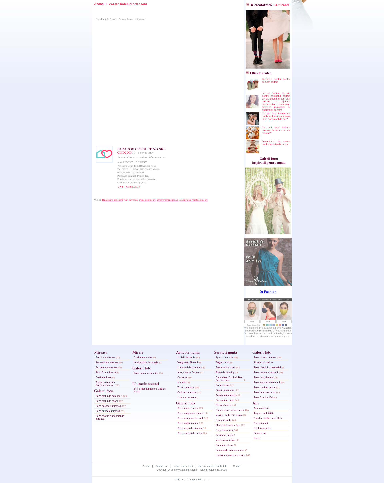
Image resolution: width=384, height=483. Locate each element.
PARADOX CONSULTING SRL (141, 149)
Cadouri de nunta (186, 392)
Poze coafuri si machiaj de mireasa (110, 417)
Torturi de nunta (185, 387)
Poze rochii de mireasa (108, 396)
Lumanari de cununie (189, 367)
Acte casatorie (261, 408)
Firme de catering (225, 372)
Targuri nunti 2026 (264, 413)
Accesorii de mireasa (107, 362)
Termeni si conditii (183, 466)
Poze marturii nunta (188, 423)
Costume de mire (143, 357)
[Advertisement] (165, 8)
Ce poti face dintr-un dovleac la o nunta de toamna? (276, 130)
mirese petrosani (147, 200)
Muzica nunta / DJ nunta (229, 415)
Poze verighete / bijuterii (190, 413)
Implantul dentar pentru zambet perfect (276, 80)
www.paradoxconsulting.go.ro (131, 182)
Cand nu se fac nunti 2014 (268, 418)
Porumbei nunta (224, 435)
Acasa (146, 466)
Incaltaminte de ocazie (146, 362)
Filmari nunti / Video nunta (230, 410)
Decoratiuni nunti (225, 400)
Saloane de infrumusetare (230, 450)
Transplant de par (196, 479)
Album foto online (263, 362)
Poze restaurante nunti (266, 372)
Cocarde (182, 377)
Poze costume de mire (146, 373)
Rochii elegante (262, 428)
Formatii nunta (223, 420)
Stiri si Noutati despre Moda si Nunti (150, 390)
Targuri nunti (222, 362)
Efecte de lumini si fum (228, 425)
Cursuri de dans (224, 445)
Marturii (181, 382)
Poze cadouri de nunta (189, 433)
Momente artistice (225, 440)
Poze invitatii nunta (187, 408)
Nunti (257, 438)
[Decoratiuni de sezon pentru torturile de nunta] (253, 152)
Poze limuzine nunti (264, 392)
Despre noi (161, 466)
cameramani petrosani (167, 200)
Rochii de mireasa (105, 357)
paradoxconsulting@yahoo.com (140, 179)
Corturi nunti (222, 385)
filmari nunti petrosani (112, 200)
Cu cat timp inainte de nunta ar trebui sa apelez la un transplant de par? (276, 116)
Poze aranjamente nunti (190, 418)
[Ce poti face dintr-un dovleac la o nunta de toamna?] (253, 138)
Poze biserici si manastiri (267, 367)
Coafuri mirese (104, 377)
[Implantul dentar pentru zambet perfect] (253, 90)
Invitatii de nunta (186, 357)
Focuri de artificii (224, 430)
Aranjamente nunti (226, 395)
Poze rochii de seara (107, 401)
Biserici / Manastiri (225, 390)
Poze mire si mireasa (265, 357)
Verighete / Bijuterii (187, 362)
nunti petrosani (131, 200)
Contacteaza (133, 186)
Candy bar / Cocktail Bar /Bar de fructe (229, 379)
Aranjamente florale (188, 372)
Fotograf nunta (223, 405)
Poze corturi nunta (264, 377)
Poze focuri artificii (264, 397)
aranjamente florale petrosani (193, 200)
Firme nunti (260, 433)
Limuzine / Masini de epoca (230, 455)
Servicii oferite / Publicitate (213, 466)
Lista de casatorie (187, 397)
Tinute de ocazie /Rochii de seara (105, 384)
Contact (237, 466)
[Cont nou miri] (267, 67)
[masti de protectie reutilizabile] (268, 325)
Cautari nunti (261, 423)
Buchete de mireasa (106, 367)
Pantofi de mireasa (106, 372)
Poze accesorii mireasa (108, 406)
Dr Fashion (268, 291)
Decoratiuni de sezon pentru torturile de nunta (276, 143)
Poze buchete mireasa (108, 411)
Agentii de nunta (224, 357)
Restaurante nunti (225, 367)
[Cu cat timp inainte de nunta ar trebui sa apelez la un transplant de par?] (253, 124)
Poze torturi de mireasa (190, 428)
